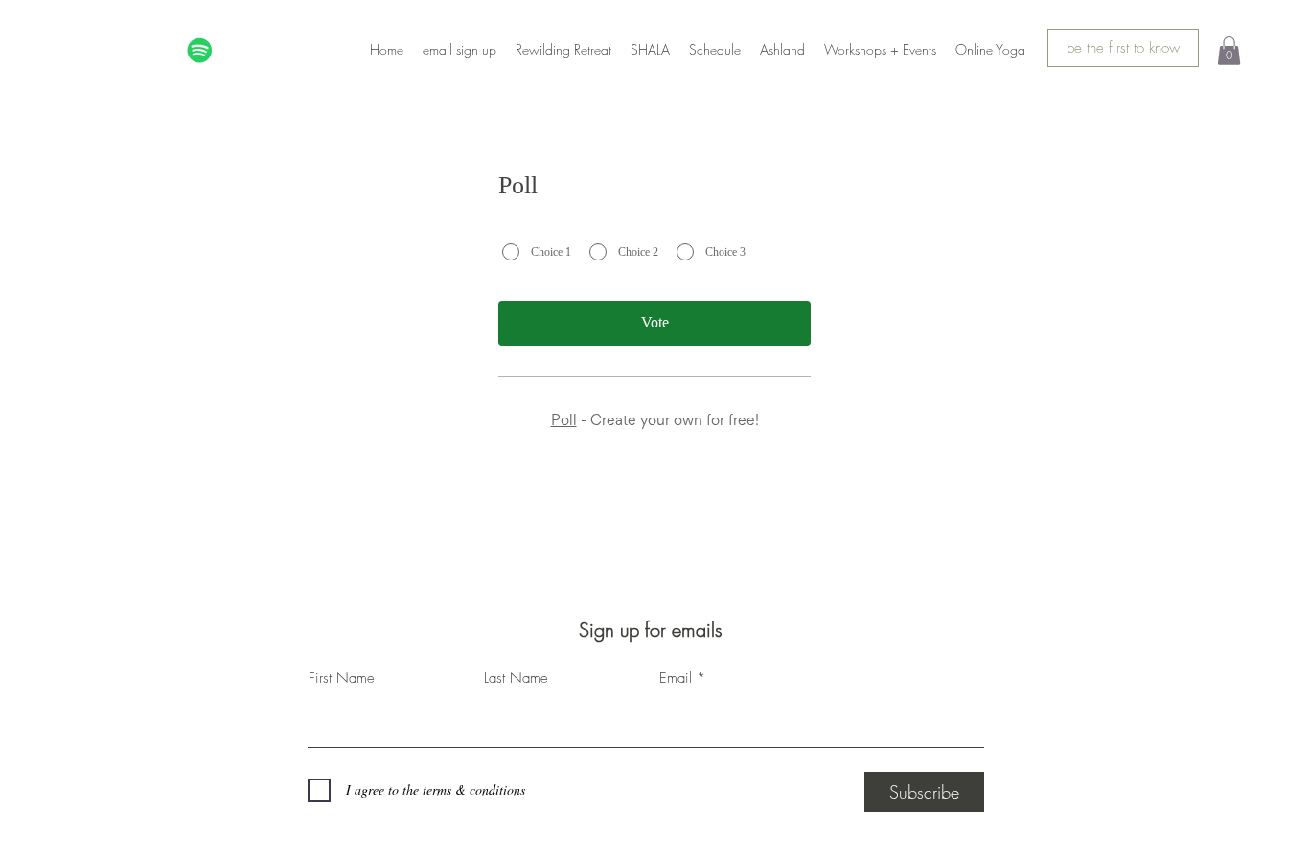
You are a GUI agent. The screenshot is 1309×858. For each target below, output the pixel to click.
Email (675, 678)
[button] (1229, 50)
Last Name (516, 678)
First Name (342, 678)
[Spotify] (199, 50)
